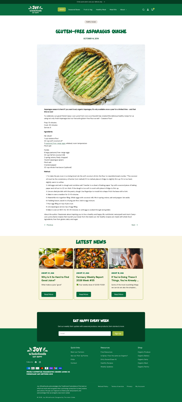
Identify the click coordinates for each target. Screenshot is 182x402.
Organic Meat (143, 363)
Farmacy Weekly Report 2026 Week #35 (89, 278)
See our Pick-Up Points (79, 356)
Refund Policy (103, 386)
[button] (62, 9)
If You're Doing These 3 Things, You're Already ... (125, 278)
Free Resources (106, 352)
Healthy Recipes (107, 363)
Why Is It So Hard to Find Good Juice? (55, 278)
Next (133, 225)
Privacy (129, 386)
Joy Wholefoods (48, 397)
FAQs (73, 359)
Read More (48, 294)
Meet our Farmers (77, 352)
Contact (74, 363)
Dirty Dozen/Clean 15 (108, 359)
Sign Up (118, 333)
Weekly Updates (107, 367)
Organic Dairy (143, 359)
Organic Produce (144, 352)
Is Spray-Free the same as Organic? (114, 356)
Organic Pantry (143, 367)
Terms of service (117, 386)
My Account (140, 386)
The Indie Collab (69, 397)
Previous (50, 225)
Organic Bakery (143, 356)
